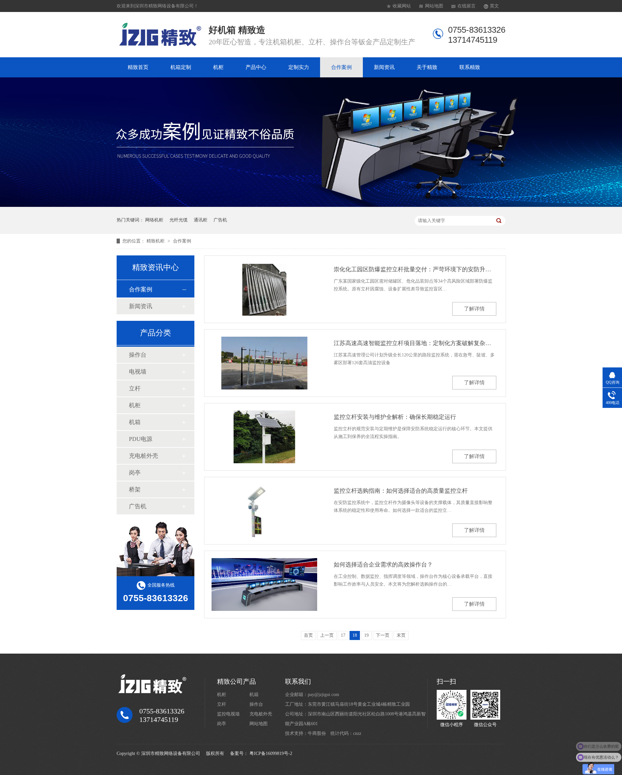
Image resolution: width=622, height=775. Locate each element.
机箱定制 (180, 67)
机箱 (135, 422)
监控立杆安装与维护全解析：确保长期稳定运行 (395, 417)
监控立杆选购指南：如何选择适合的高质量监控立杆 (401, 491)
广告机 (220, 220)
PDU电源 (140, 439)
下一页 (382, 635)
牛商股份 (317, 733)
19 (366, 635)
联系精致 (469, 67)
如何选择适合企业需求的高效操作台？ (383, 564)
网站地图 (434, 6)
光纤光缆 (178, 220)
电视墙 (137, 371)
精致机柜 (156, 241)
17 (343, 635)
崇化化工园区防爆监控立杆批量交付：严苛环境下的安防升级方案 (415, 269)
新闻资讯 (384, 67)
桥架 (135, 489)
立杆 (135, 388)
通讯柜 (200, 220)
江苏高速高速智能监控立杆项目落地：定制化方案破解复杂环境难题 (415, 343)
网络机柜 (154, 220)
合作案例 (341, 67)
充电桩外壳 (143, 456)
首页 (308, 635)
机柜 (218, 67)
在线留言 (466, 6)
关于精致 (427, 67)
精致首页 (138, 67)
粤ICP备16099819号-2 (270, 753)
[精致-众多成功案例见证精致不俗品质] (311, 205)
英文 (494, 6)
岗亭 (135, 472)
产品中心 (256, 67)
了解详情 (474, 308)
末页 (401, 635)
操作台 (137, 355)
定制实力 (298, 67)
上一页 (327, 635)
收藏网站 (402, 6)
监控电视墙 (228, 714)
